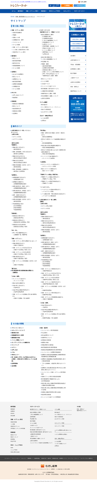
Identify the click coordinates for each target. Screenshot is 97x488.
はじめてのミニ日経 (46, 111)
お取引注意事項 (45, 98)
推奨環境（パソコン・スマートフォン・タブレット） (69, 458)
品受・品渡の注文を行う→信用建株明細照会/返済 (19, 196)
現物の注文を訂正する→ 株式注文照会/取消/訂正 (48, 222)
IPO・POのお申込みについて (51, 73)
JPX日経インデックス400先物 (18, 428)
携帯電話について (48, 52)
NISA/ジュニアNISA (54, 11)
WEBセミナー (15, 354)
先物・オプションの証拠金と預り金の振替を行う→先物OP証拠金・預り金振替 (53, 316)
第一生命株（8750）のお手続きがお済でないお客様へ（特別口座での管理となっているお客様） (24, 359)
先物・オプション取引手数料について (53, 71)
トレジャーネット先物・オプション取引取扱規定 (53, 373)
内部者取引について (48, 42)
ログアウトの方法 (17, 139)
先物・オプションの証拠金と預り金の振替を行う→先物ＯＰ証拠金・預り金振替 (25, 296)
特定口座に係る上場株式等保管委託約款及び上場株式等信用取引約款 (53, 384)
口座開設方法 (16, 86)
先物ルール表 (16, 37)
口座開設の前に (47, 36)
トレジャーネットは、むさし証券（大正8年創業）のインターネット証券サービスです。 (29, 1)
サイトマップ (15, 345)
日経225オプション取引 (19, 52)
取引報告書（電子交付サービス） (50, 88)
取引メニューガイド (46, 79)
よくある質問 (45, 118)
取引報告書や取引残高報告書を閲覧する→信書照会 (22, 271)
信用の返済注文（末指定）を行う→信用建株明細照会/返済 (22, 191)
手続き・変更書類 (75, 64)
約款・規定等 (44, 328)
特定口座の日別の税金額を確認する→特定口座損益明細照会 (51, 146)
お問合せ (43, 120)
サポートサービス (79, 11)
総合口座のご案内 (78, 39)
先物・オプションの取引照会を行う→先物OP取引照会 (51, 293)
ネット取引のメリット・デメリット (51, 107)
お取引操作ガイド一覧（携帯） (48, 199)
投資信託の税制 (17, 111)
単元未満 (13, 415)
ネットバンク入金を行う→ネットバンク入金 (19, 279)
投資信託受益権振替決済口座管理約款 (51, 349)
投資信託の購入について (49, 70)
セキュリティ (67, 11)
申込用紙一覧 (45, 61)
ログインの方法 (17, 136)
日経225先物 (14, 422)
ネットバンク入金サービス (48, 86)
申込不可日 (13, 441)
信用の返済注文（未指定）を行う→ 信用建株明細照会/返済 (50, 247)
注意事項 (15, 113)
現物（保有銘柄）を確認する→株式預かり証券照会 (20, 170)
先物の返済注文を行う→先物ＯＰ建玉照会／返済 (20, 257)
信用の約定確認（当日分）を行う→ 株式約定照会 (50, 256)
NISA (12, 447)
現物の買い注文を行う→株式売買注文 (19, 148)
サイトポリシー (7, 458)
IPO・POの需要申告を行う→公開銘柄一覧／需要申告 (20, 233)
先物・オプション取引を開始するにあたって (25, 241)
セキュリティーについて (18, 330)
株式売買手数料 (17, 60)
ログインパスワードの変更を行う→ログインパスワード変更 (50, 165)
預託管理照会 (17, 207)
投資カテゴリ (14, 434)
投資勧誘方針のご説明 (18, 335)
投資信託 (43, 11)
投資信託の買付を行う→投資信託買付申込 (19, 216)
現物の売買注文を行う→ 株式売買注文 (47, 217)
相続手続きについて (75, 91)
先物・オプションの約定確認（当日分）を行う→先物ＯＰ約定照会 (25, 262)
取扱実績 (15, 97)
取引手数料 (73, 73)
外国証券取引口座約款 (47, 345)
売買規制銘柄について (19, 65)
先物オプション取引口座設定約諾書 (51, 376)
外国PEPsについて (46, 337)
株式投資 (20, 11)
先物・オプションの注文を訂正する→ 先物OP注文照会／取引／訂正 (51, 274)
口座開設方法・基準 (18, 40)
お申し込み (15, 349)
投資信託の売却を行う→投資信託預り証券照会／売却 (21, 221)
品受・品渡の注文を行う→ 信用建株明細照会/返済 (48, 252)
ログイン (79, 5)
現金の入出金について (49, 48)
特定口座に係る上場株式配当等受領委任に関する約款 (53, 388)
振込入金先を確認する (19, 283)
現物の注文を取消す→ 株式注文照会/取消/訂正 (48, 226)
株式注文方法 (16, 63)
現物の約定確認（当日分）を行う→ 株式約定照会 (50, 230)
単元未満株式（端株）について (49, 96)
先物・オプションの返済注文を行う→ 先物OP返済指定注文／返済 (51, 283)
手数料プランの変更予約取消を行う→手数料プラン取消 (51, 182)
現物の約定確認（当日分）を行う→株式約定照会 (22, 166)
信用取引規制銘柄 (17, 84)
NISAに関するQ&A (15, 452)
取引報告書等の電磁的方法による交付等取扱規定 (50, 380)
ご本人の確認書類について (50, 40)
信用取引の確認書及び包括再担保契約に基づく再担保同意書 (53, 360)
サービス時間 (16, 44)
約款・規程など (74, 86)
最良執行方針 (15, 332)
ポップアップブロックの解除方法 (21, 342)
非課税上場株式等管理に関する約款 (51, 392)
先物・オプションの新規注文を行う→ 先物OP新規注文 (51, 269)
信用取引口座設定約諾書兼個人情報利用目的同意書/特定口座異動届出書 (53, 355)
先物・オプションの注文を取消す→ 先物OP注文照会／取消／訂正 (50, 278)
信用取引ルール (17, 79)
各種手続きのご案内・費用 (50, 75)
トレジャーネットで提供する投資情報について (41, 442)
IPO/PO (12, 413)
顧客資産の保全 (16, 337)
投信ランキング (14, 437)
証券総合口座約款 (46, 340)
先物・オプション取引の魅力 (20, 47)
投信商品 (13, 439)
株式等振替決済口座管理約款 (49, 347)
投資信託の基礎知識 (18, 103)
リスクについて (17, 42)
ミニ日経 (13, 424)
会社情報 (14, 366)
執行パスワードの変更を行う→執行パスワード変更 (49, 169)
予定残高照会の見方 (18, 203)
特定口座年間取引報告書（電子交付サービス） (41, 432)
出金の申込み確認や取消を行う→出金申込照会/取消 (21, 291)
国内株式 (14, 56)
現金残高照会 (17, 209)
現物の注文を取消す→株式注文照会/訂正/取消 (20, 161)
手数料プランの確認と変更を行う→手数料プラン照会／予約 (50, 178)
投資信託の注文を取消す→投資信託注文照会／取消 (20, 225)
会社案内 (72, 55)
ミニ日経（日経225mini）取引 (21, 49)
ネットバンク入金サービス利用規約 (51, 397)
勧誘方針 (49, 458)
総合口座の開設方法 (46, 57)
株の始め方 (44, 104)
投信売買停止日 (17, 108)
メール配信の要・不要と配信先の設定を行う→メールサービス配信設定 (53, 195)
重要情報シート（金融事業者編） (34, 458)
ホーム (13, 11)
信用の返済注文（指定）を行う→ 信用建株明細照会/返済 (49, 243)
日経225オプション (15, 426)
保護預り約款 (45, 342)
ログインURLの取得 (46, 206)
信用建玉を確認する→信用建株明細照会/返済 (19, 182)
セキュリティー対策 (59, 426)
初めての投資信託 (46, 109)
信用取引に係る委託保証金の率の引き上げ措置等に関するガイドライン (53, 368)
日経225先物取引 (17, 32)
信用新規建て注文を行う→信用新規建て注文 (19, 178)
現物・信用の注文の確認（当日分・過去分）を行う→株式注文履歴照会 (53, 134)
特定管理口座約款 (46, 394)
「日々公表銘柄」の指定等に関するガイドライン (53, 364)
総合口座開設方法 (78, 43)
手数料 (14, 35)
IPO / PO (14, 92)
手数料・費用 (45, 64)
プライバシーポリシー (18, 328)
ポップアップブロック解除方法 (86, 458)
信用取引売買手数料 (48, 68)
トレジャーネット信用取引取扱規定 (51, 352)
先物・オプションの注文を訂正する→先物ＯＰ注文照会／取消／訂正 (22, 248)
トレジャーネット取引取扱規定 (49, 330)
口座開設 (67, 5)
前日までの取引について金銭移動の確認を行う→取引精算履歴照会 (53, 141)
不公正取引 (44, 332)
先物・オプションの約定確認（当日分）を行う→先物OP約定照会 (53, 288)
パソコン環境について (49, 50)
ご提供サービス (74, 77)
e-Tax (13, 352)
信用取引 (14, 71)
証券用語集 (15, 363)
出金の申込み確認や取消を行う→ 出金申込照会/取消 (49, 310)
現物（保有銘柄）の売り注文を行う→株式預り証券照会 (22, 152)
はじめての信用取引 (18, 74)
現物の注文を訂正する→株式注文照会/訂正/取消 (20, 157)
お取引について (47, 44)
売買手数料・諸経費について (51, 46)
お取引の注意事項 (75, 82)
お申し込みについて (18, 95)
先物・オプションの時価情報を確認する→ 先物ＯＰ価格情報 (52, 298)
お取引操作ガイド (75, 60)
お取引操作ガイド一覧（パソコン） (21, 130)
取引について (16, 58)
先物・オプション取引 (32, 11)
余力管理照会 (17, 205)
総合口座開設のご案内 (47, 34)
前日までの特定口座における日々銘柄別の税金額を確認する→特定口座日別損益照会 (53, 151)
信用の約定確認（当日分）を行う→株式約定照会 (22, 200)
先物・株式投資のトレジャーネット (25, 16)
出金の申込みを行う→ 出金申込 (46, 306)
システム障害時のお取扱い (61, 434)
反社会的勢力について (47, 335)
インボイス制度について (60, 443)
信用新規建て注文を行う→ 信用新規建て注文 (48, 239)
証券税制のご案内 (75, 69)
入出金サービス (45, 83)
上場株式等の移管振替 (47, 91)
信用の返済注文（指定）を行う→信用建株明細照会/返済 (21, 187)
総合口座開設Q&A (78, 48)
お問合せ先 (46, 54)
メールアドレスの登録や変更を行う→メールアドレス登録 (51, 190)
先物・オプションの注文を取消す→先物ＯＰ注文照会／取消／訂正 (22, 253)
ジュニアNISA (14, 449)
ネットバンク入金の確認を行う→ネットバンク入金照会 (49, 157)
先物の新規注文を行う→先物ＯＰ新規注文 (19, 244)
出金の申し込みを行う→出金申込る (19, 286)
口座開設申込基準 (48, 38)
